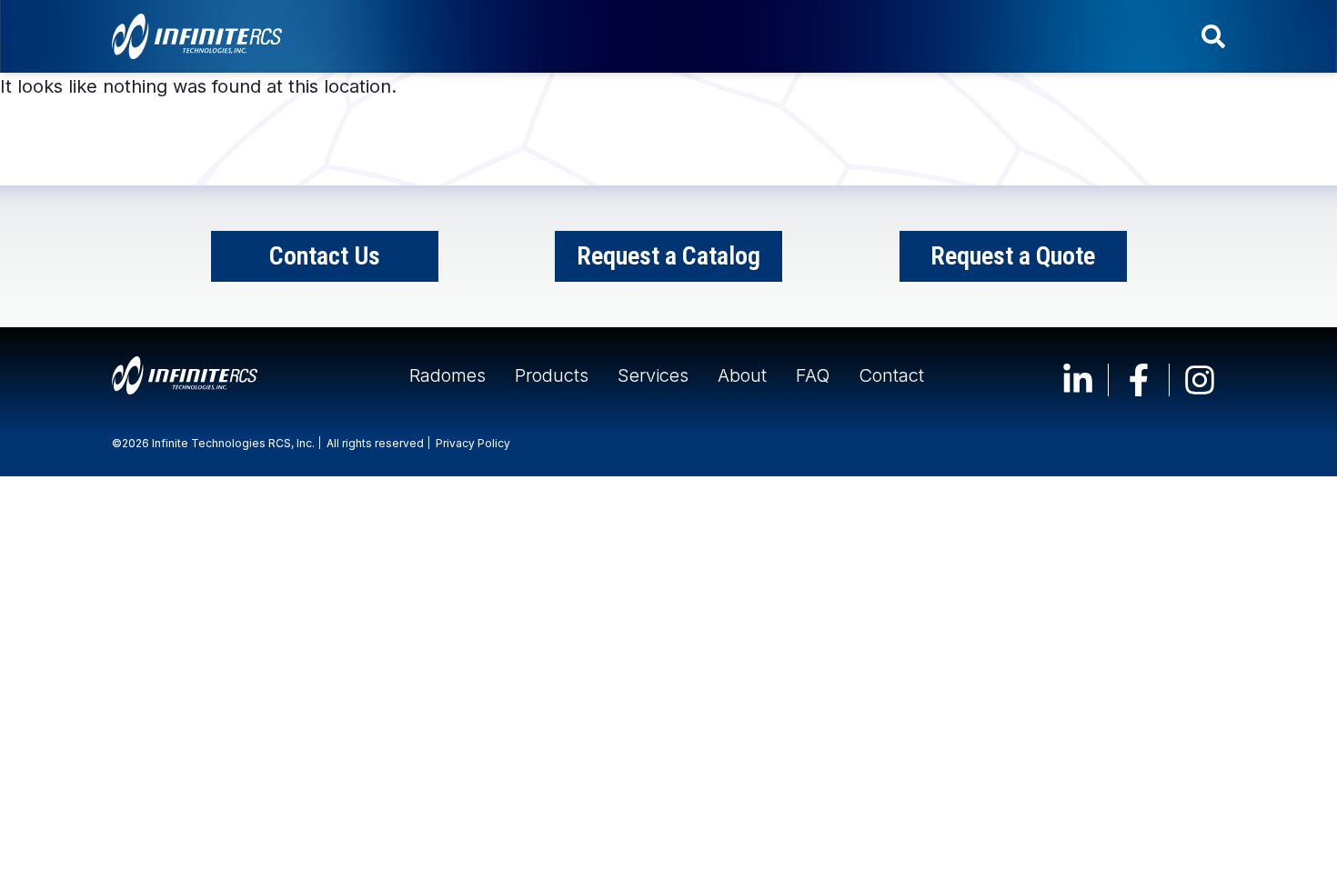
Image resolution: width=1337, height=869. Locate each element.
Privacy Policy (473, 443)
